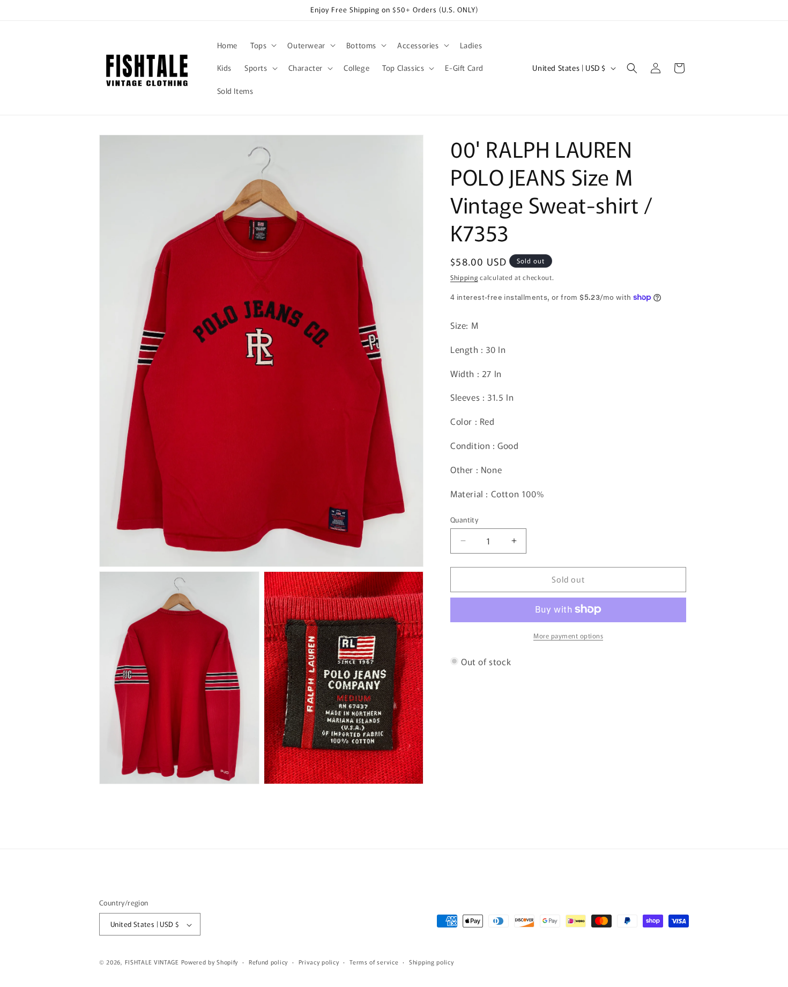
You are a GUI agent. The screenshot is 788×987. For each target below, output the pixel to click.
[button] (262, 45)
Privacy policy (319, 962)
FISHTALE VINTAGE (152, 962)
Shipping (464, 277)
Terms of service (374, 962)
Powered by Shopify (210, 962)
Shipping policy (431, 962)
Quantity (464, 519)
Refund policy (268, 962)
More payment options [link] (568, 634)
